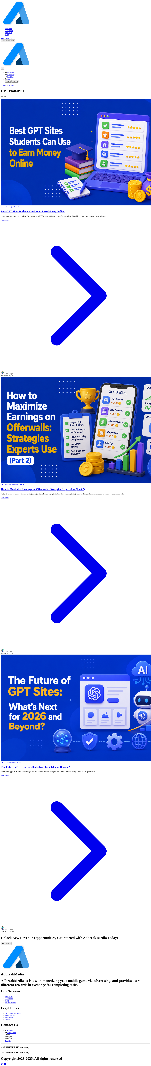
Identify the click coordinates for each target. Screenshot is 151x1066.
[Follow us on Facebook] (3, 1064)
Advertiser (9, 31)
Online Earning (6, 207)
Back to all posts (8, 85)
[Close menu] (2, 68)
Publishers (8, 997)
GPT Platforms (17, 207)
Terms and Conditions (13, 1013)
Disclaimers (9, 1017)
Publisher (8, 33)
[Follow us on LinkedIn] (5, 1064)
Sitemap (8, 1019)
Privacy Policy (10, 1015)
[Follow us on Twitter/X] (2, 1064)
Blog (7, 35)
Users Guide (11, 1033)
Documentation (10, 1003)
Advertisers (9, 999)
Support (10, 1030)
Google (8, 1041)
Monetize (8, 29)
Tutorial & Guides (17, 484)
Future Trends (16, 762)
